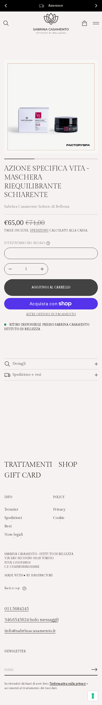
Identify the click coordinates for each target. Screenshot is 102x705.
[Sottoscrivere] (94, 669)
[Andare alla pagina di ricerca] (6, 23)
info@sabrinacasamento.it (29, 631)
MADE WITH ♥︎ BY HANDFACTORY (28, 575)
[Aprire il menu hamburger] (96, 23)
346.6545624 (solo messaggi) (31, 619)
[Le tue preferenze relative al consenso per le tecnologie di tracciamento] (93, 696)
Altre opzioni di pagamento (51, 314)
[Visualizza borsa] (84, 23)
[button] (6, 23)
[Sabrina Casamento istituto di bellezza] (51, 23)
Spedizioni (39, 230)
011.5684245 (16, 608)
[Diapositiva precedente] (6, 5)
